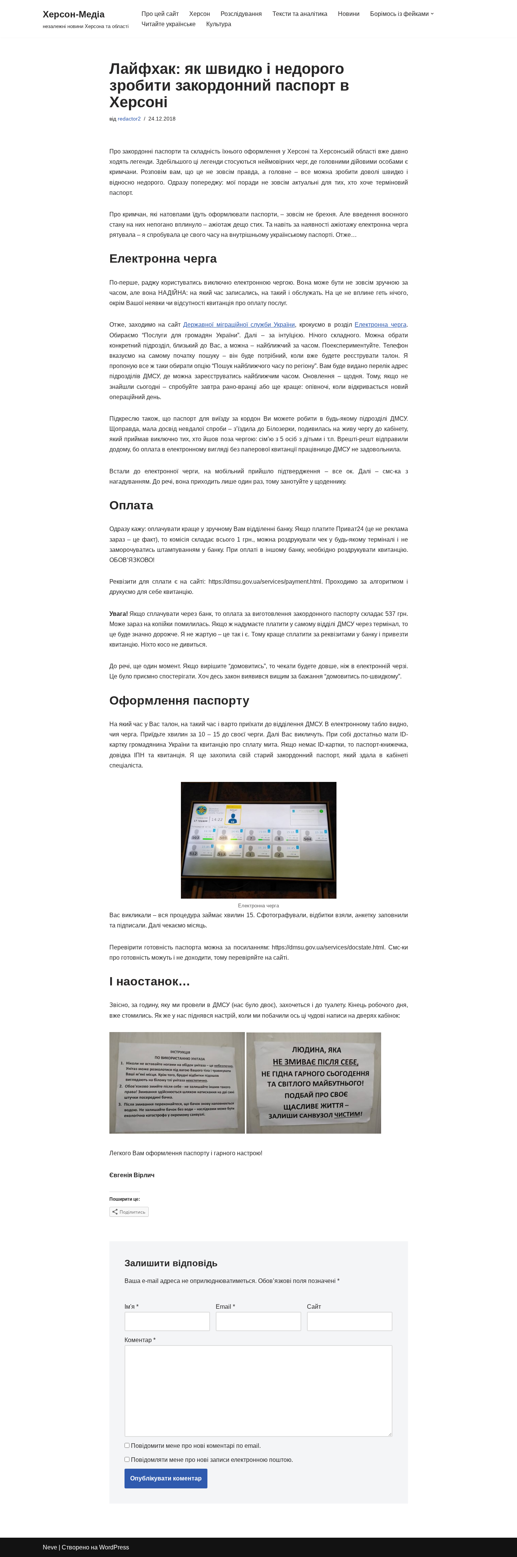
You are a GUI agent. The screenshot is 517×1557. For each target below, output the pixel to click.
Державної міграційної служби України (239, 324)
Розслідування (241, 14)
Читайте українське (169, 24)
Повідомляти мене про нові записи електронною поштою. (212, 1460)
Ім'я (132, 1306)
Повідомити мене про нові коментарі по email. (196, 1446)
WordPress (114, 1547)
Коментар (140, 1340)
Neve (50, 1547)
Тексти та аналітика (300, 14)
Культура (218, 24)
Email (225, 1306)
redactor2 (129, 119)
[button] (432, 13)
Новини (349, 14)
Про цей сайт (160, 14)
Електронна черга (380, 324)
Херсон (199, 14)
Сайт (314, 1306)
